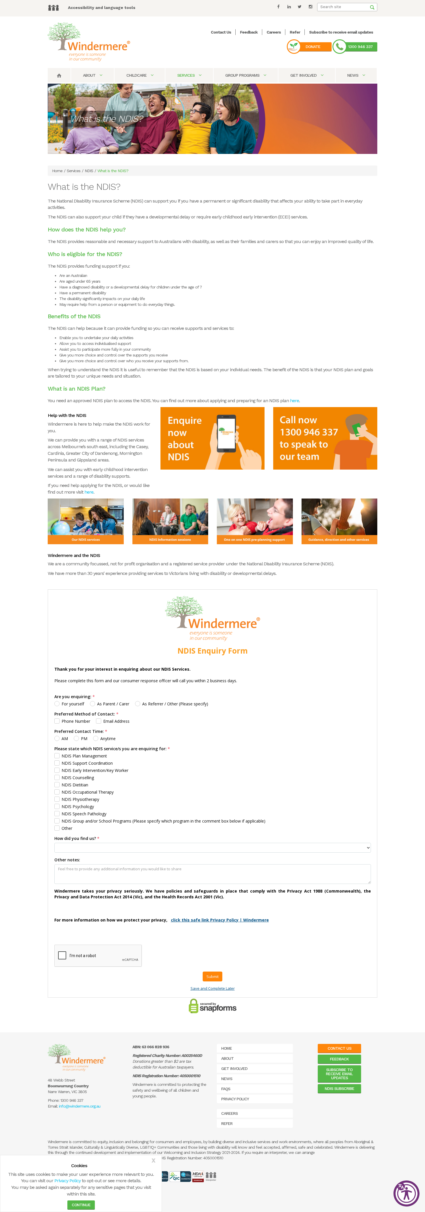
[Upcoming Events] (170, 521)
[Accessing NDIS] (340, 521)
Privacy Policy (67, 1180)
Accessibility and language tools (101, 7)
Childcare (137, 75)
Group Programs (242, 75)
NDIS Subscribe (339, 1088)
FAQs (225, 1088)
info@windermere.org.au (79, 1106)
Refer (295, 32)
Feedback (249, 32)
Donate (313, 46)
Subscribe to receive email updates (341, 32)
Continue (81, 1204)
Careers (274, 32)
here (294, 400)
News (353, 75)
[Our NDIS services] (86, 521)
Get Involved (304, 75)
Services (186, 75)
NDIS (89, 170)
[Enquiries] (212, 438)
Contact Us (221, 32)
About (90, 75)
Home (57, 170)
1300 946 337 (360, 46)
